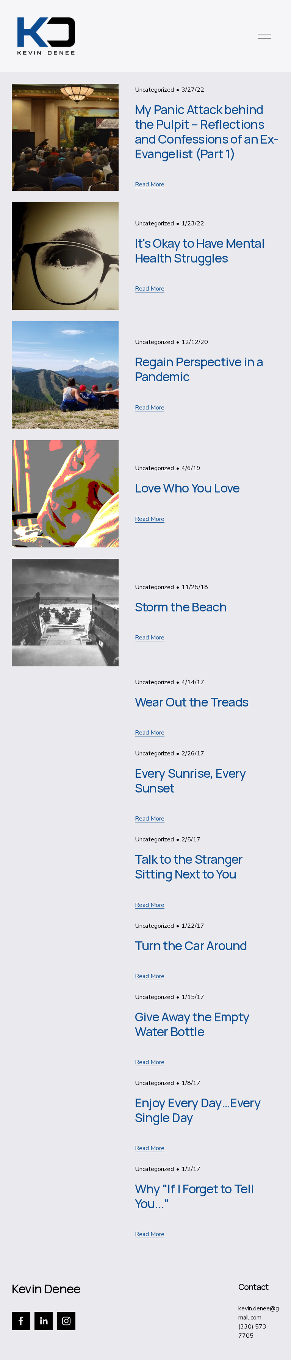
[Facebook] (21, 1321)
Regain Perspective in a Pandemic (199, 369)
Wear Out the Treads (192, 701)
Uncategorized (154, 90)
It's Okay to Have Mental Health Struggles (199, 250)
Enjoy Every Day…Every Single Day (198, 1110)
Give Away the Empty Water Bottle (192, 1024)
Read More (149, 184)
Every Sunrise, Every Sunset (190, 780)
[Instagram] (66, 1321)
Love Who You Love (187, 487)
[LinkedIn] (43, 1321)
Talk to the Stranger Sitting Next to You (189, 866)
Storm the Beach (181, 606)
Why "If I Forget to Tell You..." (194, 1196)
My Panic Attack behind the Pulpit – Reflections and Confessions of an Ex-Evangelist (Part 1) (207, 131)
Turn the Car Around (191, 945)
